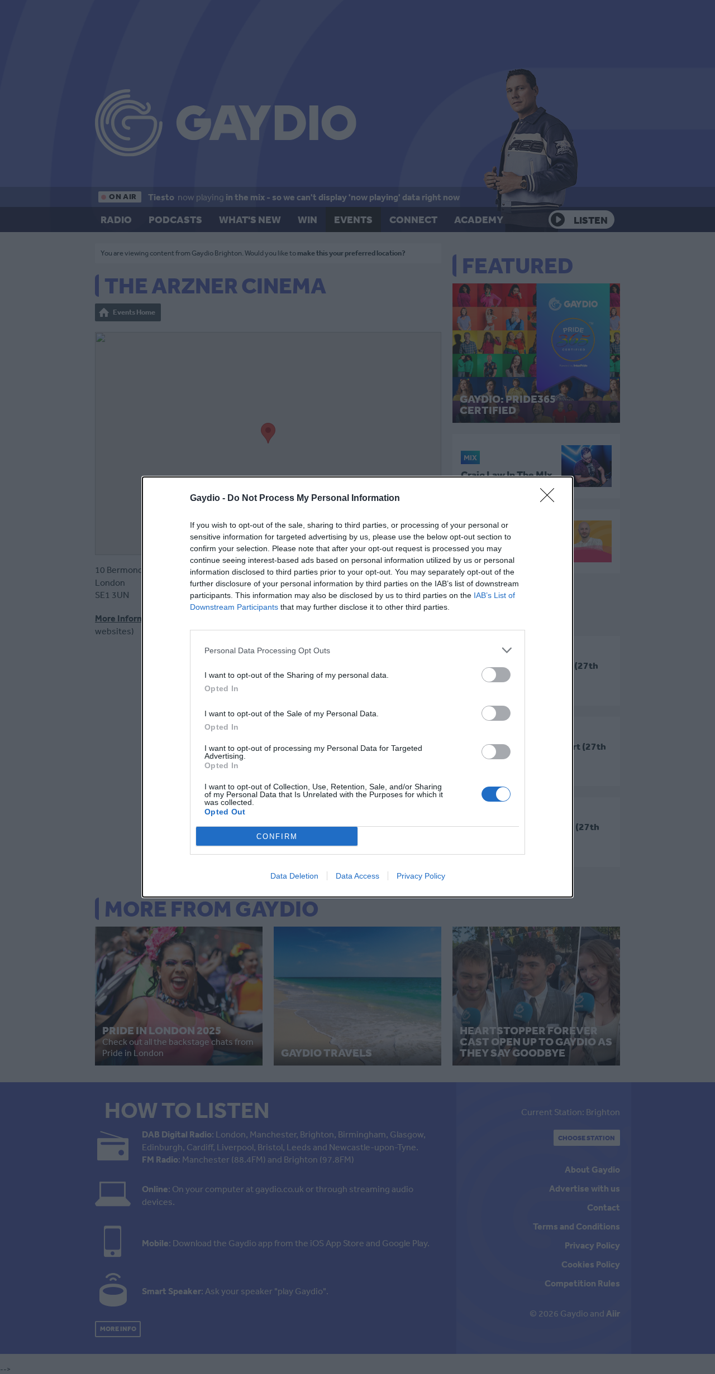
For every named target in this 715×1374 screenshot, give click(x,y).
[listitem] (357, 650)
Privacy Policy (421, 875)
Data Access (357, 875)
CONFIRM (277, 836)
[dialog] (357, 687)
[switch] (496, 674)
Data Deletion (294, 875)
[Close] (550, 498)
